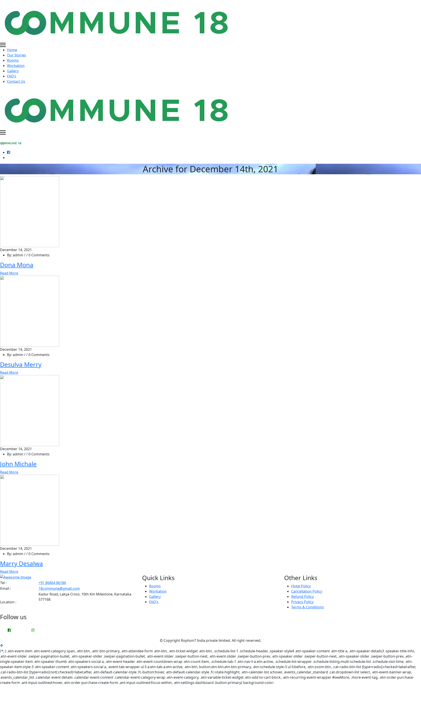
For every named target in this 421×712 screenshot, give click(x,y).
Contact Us (16, 81)
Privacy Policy (302, 601)
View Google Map (53, 610)
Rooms (13, 60)
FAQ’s (11, 76)
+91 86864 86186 (52, 582)
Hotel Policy (301, 586)
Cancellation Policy (306, 591)
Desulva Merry (20, 364)
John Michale (18, 464)
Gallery (13, 70)
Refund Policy (302, 596)
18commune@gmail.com (59, 588)
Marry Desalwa (21, 563)
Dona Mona (16, 265)
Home (12, 49)
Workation (16, 65)
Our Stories (16, 55)
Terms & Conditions (307, 607)
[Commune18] (117, 20)
